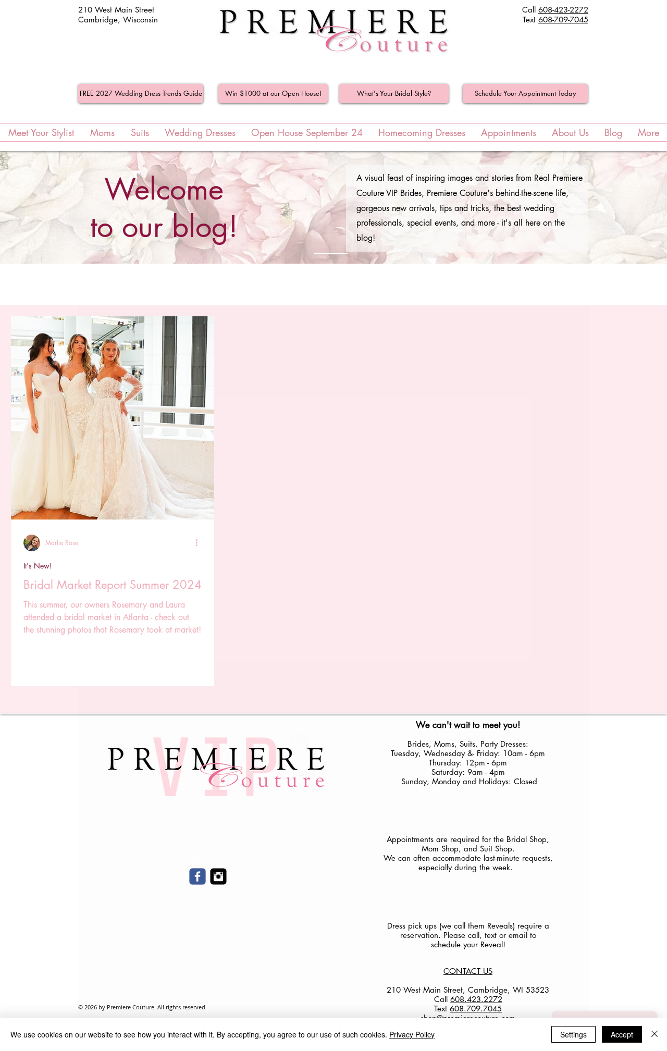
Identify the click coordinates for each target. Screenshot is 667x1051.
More (538, 284)
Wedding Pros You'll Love (465, 284)
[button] (643, 285)
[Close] (654, 1034)
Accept (622, 1034)
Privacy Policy (412, 1034)
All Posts (24, 284)
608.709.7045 (476, 1008)
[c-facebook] (197, 876)
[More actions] (200, 543)
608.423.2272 (476, 999)
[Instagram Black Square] (218, 876)
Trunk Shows (190, 284)
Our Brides (77, 284)
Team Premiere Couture (360, 284)
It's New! (132, 284)
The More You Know (265, 284)
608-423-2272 (563, 10)
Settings (573, 1034)
